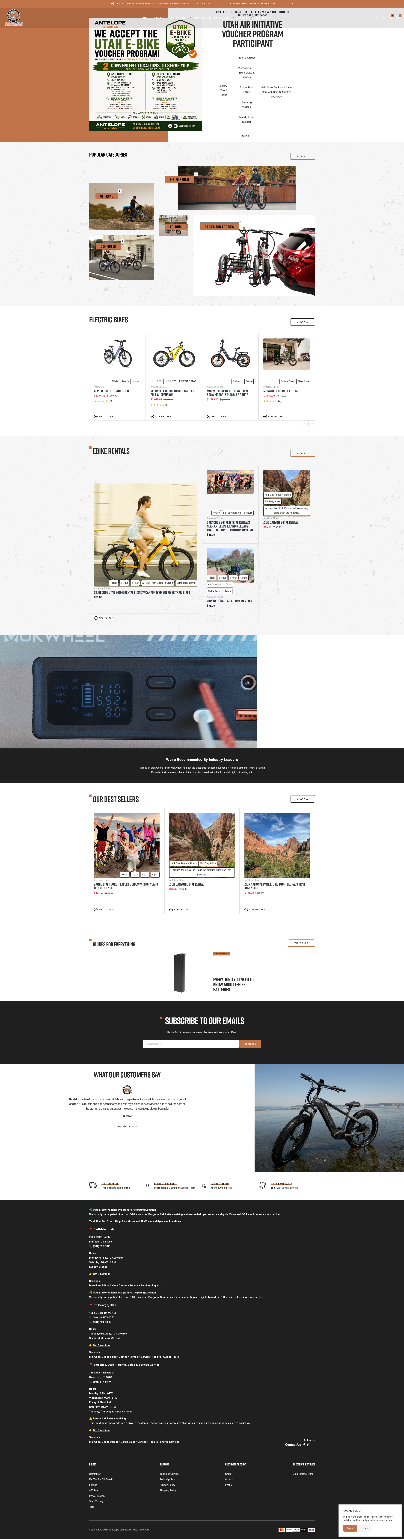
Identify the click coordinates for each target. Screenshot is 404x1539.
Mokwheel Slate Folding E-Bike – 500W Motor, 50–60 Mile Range (229, 349)
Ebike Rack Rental (186, 539)
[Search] (376, 18)
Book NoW (252, 84)
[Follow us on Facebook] (304, 1401)
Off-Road (94, 1447)
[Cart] (397, 17)
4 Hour (243, 535)
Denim (249, 338)
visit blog (301, 899)
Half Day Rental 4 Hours (277, 451)
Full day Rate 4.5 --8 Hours (237, 469)
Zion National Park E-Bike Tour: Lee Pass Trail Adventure (275, 842)
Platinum (237, 338)
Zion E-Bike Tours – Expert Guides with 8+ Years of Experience (126, 842)
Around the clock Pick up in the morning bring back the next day (286, 467)
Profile (229, 1442)
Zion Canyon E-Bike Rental (280, 479)
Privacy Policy (167, 1442)
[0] (390, 17)
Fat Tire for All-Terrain (101, 1436)
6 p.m (155, 831)
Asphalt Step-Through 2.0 (111, 347)
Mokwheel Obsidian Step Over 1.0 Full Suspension (172, 349)
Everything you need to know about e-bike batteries (233, 941)
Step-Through (96, 1458)
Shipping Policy (168, 1447)
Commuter (95, 1430)
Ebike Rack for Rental (219, 548)
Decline (364, 1528)
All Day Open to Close (220, 541)
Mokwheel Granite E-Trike (280, 347)
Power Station (97, 1453)
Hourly (216, 469)
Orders (229, 1436)
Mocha (126, 338)
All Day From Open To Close (157, 539)
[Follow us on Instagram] (308, 1401)
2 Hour (124, 539)
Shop (228, 1430)
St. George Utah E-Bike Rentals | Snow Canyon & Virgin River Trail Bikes (142, 549)
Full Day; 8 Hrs (272, 458)
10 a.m (124, 831)
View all (302, 113)
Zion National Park (303, 1430)
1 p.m (135, 831)
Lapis (136, 338)
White (115, 338)
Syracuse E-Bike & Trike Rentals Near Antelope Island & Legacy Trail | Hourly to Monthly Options (230, 483)
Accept (350, 1528)
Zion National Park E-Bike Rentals (229, 557)
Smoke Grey (287, 338)
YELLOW (171, 338)
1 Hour (113, 539)
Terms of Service (169, 1430)
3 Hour (135, 539)
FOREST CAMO (187, 338)
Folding (93, 1442)
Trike (91, 1463)
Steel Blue (303, 338)
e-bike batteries (221, 910)
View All (302, 278)
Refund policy (167, 1436)
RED (159, 338)
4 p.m (145, 831)
